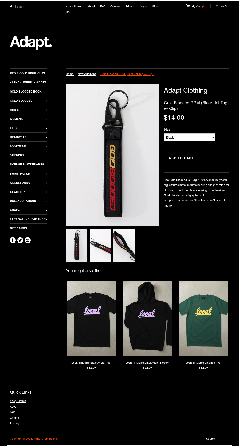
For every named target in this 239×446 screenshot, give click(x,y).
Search (210, 438)
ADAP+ (28, 210)
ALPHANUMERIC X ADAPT (28, 82)
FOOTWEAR (28, 146)
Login (143, 6)
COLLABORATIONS (28, 201)
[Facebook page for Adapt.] (13, 240)
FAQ (102, 6)
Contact (115, 6)
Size (167, 129)
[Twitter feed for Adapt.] (20, 240)
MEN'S (28, 110)
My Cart (201, 6)
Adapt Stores (74, 6)
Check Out (222, 6)
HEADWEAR (28, 137)
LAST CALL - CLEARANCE (28, 219)
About (91, 6)
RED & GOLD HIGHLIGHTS (27, 73)
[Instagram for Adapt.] (28, 240)
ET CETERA (28, 192)
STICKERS (17, 155)
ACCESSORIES (28, 182)
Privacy (130, 6)
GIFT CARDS (18, 228)
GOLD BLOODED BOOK (26, 91)
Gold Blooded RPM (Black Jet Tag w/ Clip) (127, 74)
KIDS (28, 128)
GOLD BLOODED (28, 100)
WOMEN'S (28, 119)
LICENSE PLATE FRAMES (27, 164)
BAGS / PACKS (28, 173)
